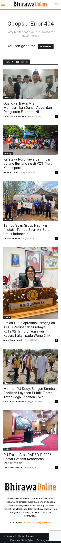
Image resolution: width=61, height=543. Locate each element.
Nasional (8, 383)
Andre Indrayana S (12, 340)
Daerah (7, 97)
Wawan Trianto (11, 172)
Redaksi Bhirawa (11, 238)
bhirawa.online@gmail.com (37, 522)
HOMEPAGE (45, 46)
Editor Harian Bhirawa (14, 116)
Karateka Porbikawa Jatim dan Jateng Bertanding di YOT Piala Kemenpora (28, 163)
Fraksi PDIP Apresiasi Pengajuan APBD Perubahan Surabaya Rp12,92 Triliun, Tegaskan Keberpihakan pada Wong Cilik (29, 329)
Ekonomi (8, 220)
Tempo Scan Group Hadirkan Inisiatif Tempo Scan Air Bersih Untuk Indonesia (27, 229)
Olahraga (8, 153)
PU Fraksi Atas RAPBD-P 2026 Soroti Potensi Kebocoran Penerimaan (27, 459)
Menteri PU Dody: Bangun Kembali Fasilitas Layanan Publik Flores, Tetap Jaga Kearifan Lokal (30, 393)
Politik (7, 317)
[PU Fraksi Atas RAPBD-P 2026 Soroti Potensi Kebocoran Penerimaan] (30, 430)
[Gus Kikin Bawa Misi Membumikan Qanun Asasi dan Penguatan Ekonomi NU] (30, 84)
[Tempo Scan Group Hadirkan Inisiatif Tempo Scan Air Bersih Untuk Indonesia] (30, 201)
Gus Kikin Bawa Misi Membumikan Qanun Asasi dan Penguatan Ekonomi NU (27, 107)
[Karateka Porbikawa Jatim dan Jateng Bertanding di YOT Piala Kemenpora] (30, 140)
